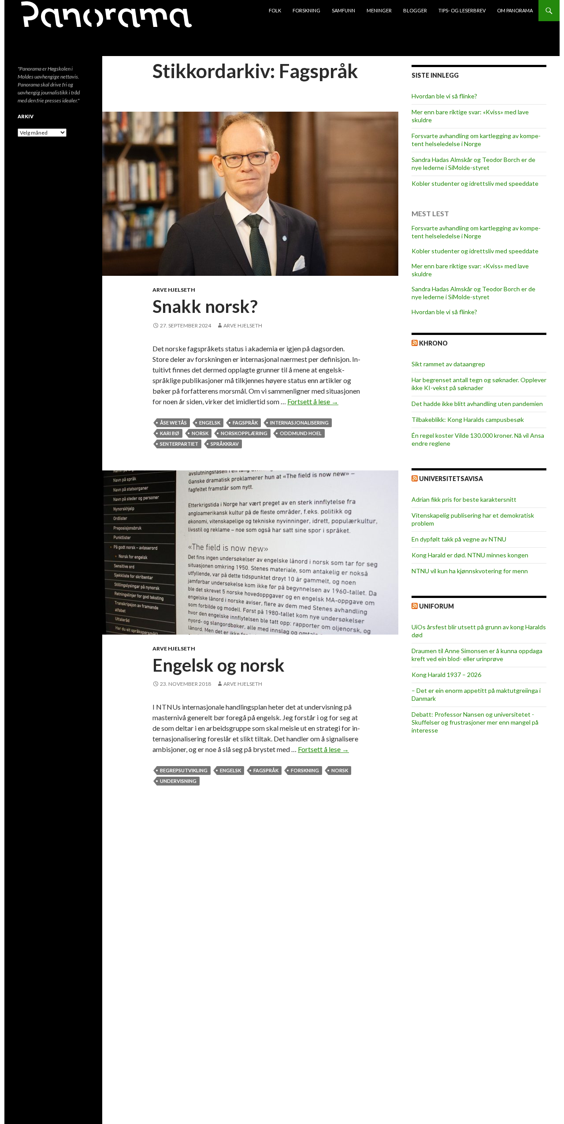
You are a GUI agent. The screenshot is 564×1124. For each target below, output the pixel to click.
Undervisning (178, 781)
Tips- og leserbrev (462, 10)
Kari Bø (169, 433)
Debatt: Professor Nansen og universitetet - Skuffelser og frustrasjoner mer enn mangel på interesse (475, 722)
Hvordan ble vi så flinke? (444, 96)
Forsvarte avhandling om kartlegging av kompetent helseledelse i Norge (476, 139)
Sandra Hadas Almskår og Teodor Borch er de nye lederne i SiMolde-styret (473, 163)
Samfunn (343, 10)
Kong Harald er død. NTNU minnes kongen (470, 555)
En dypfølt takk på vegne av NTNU (459, 539)
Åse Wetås (173, 422)
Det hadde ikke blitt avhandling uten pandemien (477, 403)
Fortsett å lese (312, 401)
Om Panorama (515, 10)
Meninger (379, 10)
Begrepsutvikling (184, 770)
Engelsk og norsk (218, 665)
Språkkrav (225, 444)
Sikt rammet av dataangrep (448, 364)
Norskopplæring (244, 433)
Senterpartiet (179, 444)
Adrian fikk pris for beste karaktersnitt (464, 499)
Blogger (415, 10)
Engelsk (209, 422)
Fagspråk (245, 422)
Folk (275, 10)
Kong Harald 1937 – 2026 (446, 674)
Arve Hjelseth (173, 289)
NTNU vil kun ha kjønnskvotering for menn (470, 571)
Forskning (306, 10)
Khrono (433, 343)
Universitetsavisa (451, 478)
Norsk (200, 433)
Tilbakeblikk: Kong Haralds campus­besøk (468, 419)
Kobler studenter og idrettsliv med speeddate (475, 183)
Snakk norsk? (205, 306)
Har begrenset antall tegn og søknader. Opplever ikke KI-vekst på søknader (479, 383)
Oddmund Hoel (301, 433)
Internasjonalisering (299, 422)
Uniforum (436, 606)
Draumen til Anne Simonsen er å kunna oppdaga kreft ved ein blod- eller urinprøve (477, 654)
